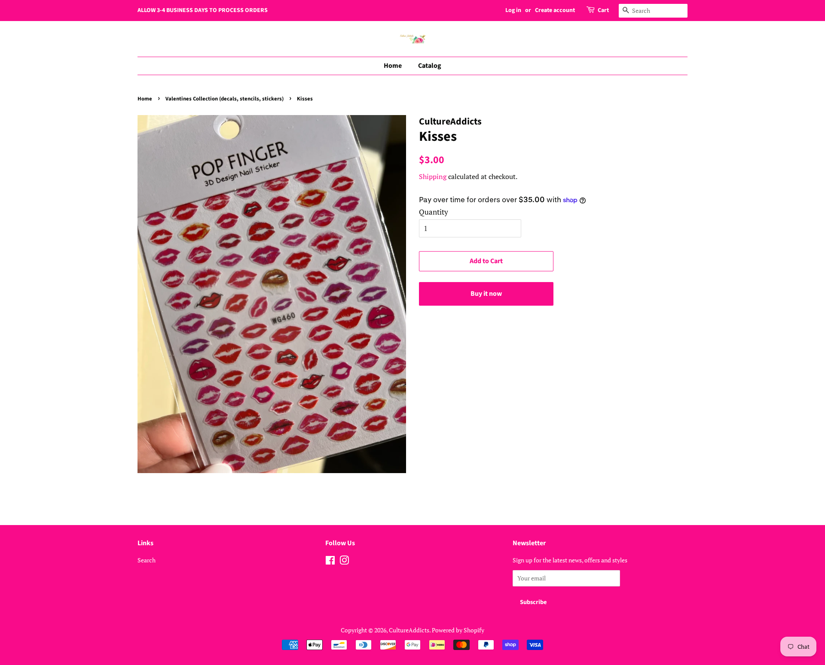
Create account (555, 10)
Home (393, 65)
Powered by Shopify (458, 630)
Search (147, 560)
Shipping (432, 176)
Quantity (433, 212)
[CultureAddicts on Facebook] (330, 562)
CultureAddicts (409, 630)
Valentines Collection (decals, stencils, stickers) (224, 99)
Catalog (429, 65)
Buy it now (486, 293)
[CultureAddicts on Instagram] (344, 562)
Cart (603, 10)
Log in (513, 10)
